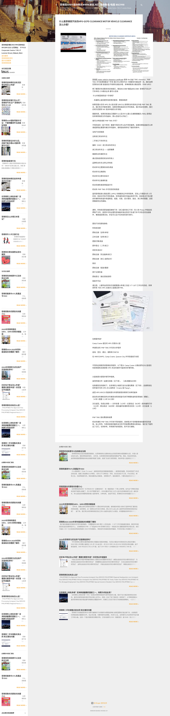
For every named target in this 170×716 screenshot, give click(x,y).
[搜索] (141, 5)
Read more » (134, 463)
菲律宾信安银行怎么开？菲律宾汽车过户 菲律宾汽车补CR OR (12, 102)
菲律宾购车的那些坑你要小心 (70, 487)
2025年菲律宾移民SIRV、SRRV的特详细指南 (77, 504)
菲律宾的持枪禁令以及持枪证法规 (72, 451)
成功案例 (5, 56)
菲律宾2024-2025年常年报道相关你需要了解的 (77, 522)
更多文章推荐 (6, 61)
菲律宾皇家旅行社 (9, 161)
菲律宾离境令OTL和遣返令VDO (71, 469)
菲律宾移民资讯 (7, 58)
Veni (104, 707)
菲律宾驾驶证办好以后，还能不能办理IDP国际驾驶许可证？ (11, 143)
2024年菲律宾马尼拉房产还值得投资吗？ (75, 540)
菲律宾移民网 (6, 63)
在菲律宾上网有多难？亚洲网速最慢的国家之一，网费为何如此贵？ (85, 593)
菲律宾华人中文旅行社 (10, 234)
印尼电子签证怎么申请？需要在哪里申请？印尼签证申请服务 (83, 557)
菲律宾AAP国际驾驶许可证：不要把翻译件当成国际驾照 (11, 123)
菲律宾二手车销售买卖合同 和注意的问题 (75, 610)
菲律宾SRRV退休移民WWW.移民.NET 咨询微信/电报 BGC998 (92, 4)
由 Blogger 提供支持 (100, 703)
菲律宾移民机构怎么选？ (69, 575)
